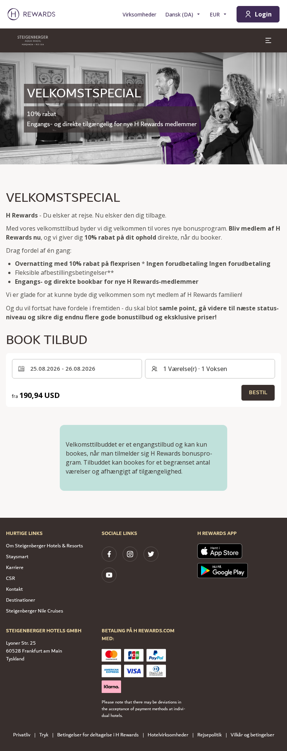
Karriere (15, 567)
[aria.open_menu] (268, 40)
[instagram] (130, 554)
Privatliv (21, 735)
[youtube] (109, 575)
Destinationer (20, 600)
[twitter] (151, 554)
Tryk (43, 735)
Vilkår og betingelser (252, 735)
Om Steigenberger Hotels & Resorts (44, 545)
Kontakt (14, 589)
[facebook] (109, 554)
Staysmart (17, 556)
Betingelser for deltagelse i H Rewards (98, 735)
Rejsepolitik (209, 735)
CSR (10, 578)
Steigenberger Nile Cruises (34, 610)
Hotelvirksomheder (168, 735)
